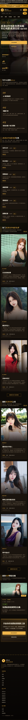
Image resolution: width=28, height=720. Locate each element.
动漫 (19, 16)
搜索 (25, 13)
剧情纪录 (3, 702)
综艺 (15, 16)
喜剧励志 (3, 700)
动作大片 (3, 691)
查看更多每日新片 (14, 569)
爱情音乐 (3, 695)
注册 (3, 711)
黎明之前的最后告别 (8, 500)
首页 (2, 16)
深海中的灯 (6, 378)
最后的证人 (6, 325)
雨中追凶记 (6, 552)
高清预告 (3, 713)
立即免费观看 (14, 42)
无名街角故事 (6, 273)
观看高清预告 (14, 46)
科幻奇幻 (3, 693)
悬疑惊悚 (3, 698)
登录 (3, 709)
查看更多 (4, 154)
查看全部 (25, 231)
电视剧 (10, 16)
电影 (6, 16)
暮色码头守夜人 (7, 447)
